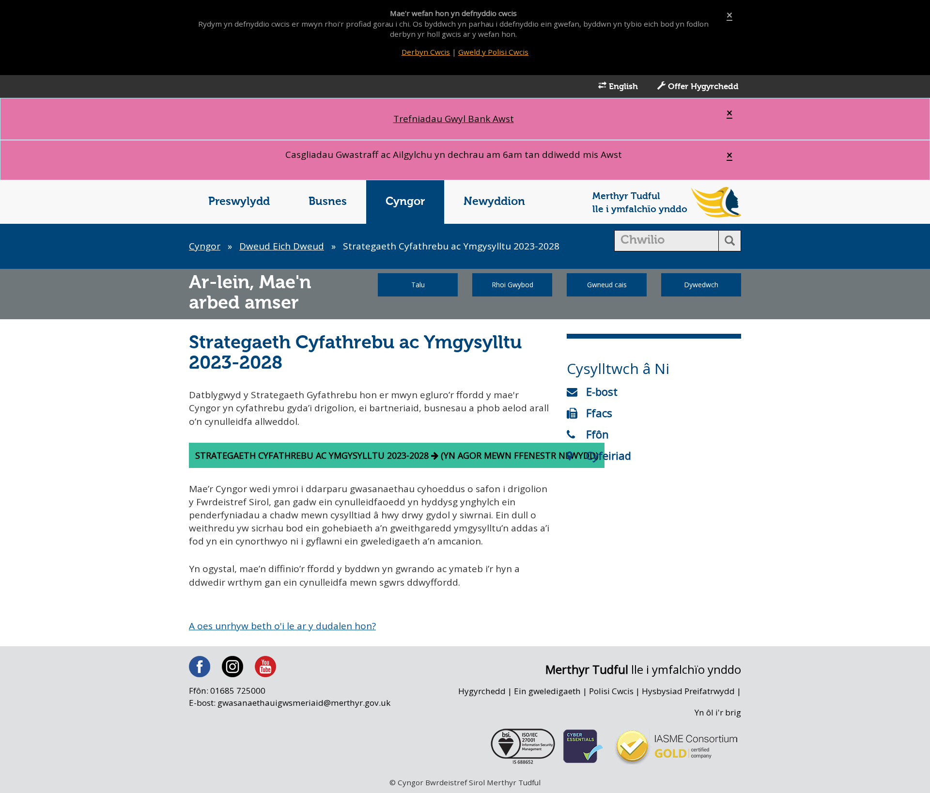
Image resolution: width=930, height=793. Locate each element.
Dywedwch (701, 284)
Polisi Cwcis (611, 691)
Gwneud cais (607, 284)
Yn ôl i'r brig (718, 712)
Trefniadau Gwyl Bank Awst (453, 118)
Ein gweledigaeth (547, 691)
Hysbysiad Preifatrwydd (688, 691)
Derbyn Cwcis (426, 52)
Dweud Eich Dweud (281, 246)
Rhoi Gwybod (512, 284)
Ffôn (597, 434)
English (622, 87)
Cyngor (405, 201)
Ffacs (599, 412)
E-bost (602, 391)
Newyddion (494, 201)
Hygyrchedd (482, 691)
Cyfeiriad (608, 455)
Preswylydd (239, 201)
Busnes (328, 201)
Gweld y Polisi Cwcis (493, 52)
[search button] (729, 240)
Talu (418, 284)
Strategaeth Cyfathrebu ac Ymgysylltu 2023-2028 (313, 455)
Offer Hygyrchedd (702, 87)
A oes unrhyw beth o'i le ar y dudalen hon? (282, 626)
